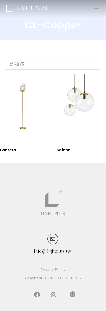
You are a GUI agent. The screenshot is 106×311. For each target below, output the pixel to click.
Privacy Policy (53, 270)
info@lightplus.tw (53, 251)
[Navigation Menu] (96, 7)
